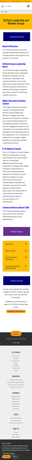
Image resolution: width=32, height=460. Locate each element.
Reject (15, 457)
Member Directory (16, 434)
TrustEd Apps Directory (15, 396)
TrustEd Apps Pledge (16, 368)
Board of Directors (10, 46)
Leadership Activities (16, 437)
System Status (16, 408)
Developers (16, 363)
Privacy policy (8, 453)
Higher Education (15, 361)
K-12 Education (16, 358)
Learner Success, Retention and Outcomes (15, 384)
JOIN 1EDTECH (16, 333)
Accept (6, 457)
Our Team (16, 432)
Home (2, 12)
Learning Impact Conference (16, 418)
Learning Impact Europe (16, 420)
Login (15, 1)
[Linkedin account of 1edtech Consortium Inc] (14, 343)
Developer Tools (16, 401)
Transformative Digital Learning (15, 380)
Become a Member (16, 356)
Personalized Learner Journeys (16, 387)
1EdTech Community (16, 311)
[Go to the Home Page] (6, 6)
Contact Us (16, 370)
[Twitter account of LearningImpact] (16, 343)
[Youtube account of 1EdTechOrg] (18, 343)
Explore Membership (25, 1)
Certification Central (16, 404)
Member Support (16, 406)
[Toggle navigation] (28, 6)
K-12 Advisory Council (12, 148)
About (6, 12)
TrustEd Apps (16, 365)
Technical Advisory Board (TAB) (16, 207)
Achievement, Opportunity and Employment (16, 382)
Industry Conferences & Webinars (16, 423)
